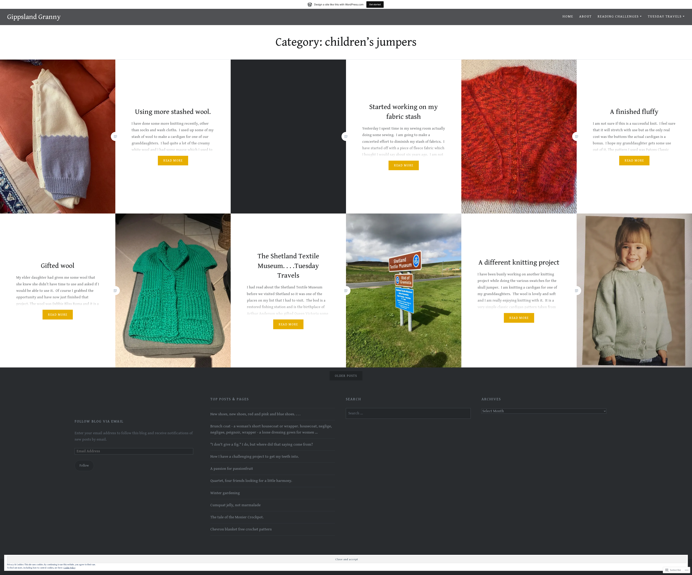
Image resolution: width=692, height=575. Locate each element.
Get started (375, 4)
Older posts (346, 376)
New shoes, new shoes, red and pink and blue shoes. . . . (255, 414)
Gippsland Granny (34, 17)
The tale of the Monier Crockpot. (237, 517)
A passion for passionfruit (231, 469)
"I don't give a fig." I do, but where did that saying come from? (261, 444)
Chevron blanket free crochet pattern (241, 529)
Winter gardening (225, 493)
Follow (84, 465)
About (585, 16)
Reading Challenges (618, 16)
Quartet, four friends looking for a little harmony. (251, 481)
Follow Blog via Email (99, 421)
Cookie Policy (69, 568)
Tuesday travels (665, 16)
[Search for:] (408, 413)
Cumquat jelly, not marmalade (235, 505)
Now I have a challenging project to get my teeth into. (254, 456)
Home (567, 16)
